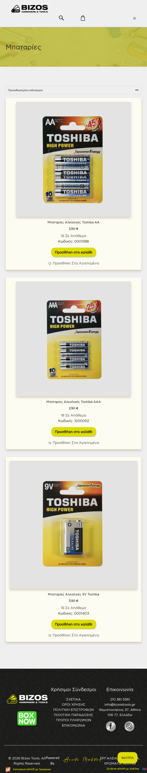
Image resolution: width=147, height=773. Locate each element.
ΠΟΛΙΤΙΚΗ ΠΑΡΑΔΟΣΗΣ (73, 715)
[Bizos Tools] (29, 8)
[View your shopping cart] (76, 25)
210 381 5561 (120, 699)
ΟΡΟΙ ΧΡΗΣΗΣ (73, 704)
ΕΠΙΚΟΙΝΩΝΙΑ (73, 725)
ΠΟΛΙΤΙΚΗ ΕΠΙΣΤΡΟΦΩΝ (73, 709)
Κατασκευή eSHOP (23, 769)
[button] (61, 17)
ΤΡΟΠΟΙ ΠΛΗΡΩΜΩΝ (73, 720)
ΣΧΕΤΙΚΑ (73, 699)
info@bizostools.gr (120, 704)
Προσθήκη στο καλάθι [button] (73, 252)
